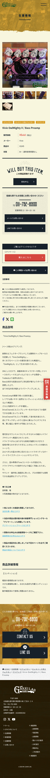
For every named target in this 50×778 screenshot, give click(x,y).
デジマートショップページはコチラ (16, 525)
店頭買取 (35, 729)
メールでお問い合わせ (15, 218)
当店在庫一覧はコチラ (11, 511)
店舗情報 (8, 741)
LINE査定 (35, 744)
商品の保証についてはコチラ (13, 550)
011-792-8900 (25, 620)
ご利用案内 (36, 752)
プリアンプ (40, 122)
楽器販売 (34, 756)
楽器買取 (34, 725)
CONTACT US (25, 637)
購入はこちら (25, 257)
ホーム (7, 725)
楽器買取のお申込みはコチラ (13, 536)
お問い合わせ (9, 745)
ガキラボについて (11, 729)
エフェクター (7, 122)
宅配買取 (35, 732)
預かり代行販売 (37, 740)
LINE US (25, 653)
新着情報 (8, 737)
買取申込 (25, 182)
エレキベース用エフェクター (24, 122)
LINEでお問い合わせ (14, 228)
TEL (25, 205)
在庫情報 (8, 733)
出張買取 (35, 736)
